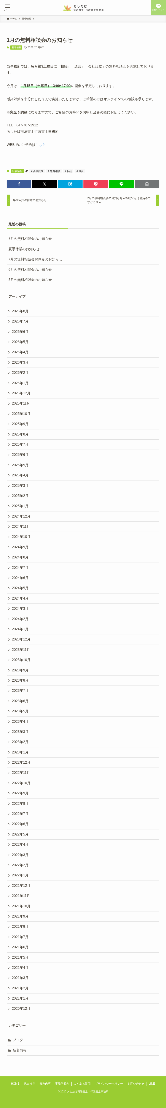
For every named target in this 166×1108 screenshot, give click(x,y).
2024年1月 (20, 629)
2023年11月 (21, 650)
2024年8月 (20, 557)
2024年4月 (20, 598)
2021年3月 (20, 978)
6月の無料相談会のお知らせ (30, 269)
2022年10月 (21, 783)
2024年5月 (20, 588)
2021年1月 (20, 998)
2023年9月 (20, 670)
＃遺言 (80, 171)
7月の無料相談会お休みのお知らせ (35, 259)
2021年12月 (21, 885)
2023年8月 (20, 680)
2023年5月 (20, 711)
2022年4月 (20, 844)
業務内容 (45, 1083)
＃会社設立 (36, 171)
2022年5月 (20, 834)
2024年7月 (20, 567)
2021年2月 (20, 988)
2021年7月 (20, 937)
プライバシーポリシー (109, 1083)
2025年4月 (20, 475)
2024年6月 (20, 578)
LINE (152, 1083)
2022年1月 (20, 875)
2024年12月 (21, 516)
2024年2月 (20, 619)
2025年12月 (21, 393)
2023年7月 (20, 690)
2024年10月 (21, 537)
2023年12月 (21, 639)
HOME (15, 1083)
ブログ (18, 1040)
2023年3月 (20, 732)
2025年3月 (20, 485)
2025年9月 (20, 424)
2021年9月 (20, 916)
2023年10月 (21, 660)
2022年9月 (20, 793)
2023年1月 (20, 752)
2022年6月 (20, 824)
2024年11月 (21, 526)
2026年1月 (20, 383)
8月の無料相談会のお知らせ (30, 238)
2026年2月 (20, 372)
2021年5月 (20, 957)
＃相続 (68, 171)
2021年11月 (21, 896)
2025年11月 (21, 403)
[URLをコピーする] (147, 184)
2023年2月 (20, 742)
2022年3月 (20, 855)
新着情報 (16, 47)
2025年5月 (20, 465)
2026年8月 (20, 311)
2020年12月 (21, 1008)
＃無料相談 (53, 171)
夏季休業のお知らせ (24, 249)
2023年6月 (20, 701)
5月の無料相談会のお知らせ (30, 280)
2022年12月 (21, 762)
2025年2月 (20, 496)
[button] (19, 184)
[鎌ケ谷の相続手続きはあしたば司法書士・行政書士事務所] (83, 7)
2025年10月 (21, 414)
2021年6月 (20, 947)
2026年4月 (20, 352)
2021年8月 (20, 926)
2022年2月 (20, 865)
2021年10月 (21, 906)
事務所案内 (62, 1083)
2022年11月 (21, 772)
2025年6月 (20, 454)
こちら (40, 145)
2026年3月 (20, 362)
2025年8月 (20, 434)
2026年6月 (20, 332)
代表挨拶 (29, 1083)
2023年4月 (20, 721)
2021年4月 (20, 967)
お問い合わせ (136, 1083)
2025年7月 (20, 444)
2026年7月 (20, 321)
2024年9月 (20, 547)
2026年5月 (20, 342)
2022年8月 (20, 803)
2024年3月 (20, 608)
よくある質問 (82, 1083)
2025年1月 (20, 506)
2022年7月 (20, 814)
